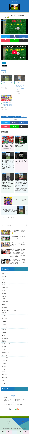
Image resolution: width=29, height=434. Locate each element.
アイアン (11, 116)
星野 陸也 (4, 341)
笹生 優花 (4, 290)
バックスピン (5, 377)
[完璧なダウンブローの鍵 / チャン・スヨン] (6, 78)
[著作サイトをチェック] (10, 409)
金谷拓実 (4, 332)
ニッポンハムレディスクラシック (10, 310)
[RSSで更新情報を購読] (18, 409)
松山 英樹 (4, 346)
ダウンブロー (17, 116)
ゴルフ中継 (4, 307)
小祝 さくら (5, 279)
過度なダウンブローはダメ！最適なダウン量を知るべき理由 (7, 104)
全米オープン (5, 287)
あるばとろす (14, 395)
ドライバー (4, 369)
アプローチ (4, 327)
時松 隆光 (4, 335)
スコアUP (4, 360)
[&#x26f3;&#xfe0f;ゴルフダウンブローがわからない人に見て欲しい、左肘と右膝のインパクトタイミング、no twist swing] (19, 78)
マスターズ (4, 276)
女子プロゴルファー (7, 426)
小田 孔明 (4, 315)
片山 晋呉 (4, 324)
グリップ (4, 329)
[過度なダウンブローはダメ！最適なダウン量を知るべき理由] (6, 98)
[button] (23, 40)
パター (3, 380)
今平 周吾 (4, 304)
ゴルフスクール (6, 352)
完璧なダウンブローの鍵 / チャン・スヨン (7, 84)
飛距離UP (4, 366)
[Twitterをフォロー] (13, 409)
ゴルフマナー (5, 355)
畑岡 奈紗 (4, 313)
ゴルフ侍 (4, 293)
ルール (3, 383)
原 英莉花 (4, 321)
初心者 (3, 349)
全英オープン (5, 301)
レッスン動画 (5, 116)
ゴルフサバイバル (6, 343)
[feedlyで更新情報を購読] (16, 409)
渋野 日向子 (5, 299)
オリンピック (5, 273)
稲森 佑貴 (4, 296)
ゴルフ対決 (4, 318)
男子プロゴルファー (7, 338)
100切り (4, 363)
